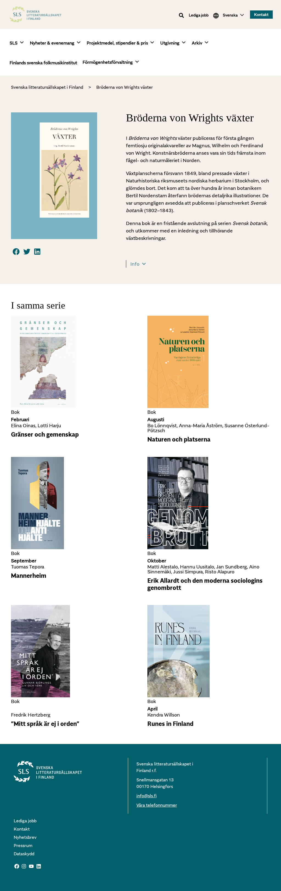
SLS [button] (14, 43)
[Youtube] (31, 866)
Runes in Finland (170, 723)
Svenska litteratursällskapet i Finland (47, 87)
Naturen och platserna (178, 439)
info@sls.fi (146, 795)
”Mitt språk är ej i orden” (45, 723)
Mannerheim (28, 575)
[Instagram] (24, 866)
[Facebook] (17, 866)
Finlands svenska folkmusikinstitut (43, 62)
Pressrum (23, 845)
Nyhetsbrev (25, 837)
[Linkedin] (39, 866)
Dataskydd (24, 853)
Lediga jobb (199, 15)
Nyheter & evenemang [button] (52, 43)
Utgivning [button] (169, 43)
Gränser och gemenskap (45, 434)
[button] (181, 15)
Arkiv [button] (197, 43)
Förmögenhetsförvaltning (108, 62)
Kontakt (22, 829)
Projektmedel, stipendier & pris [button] (117, 43)
